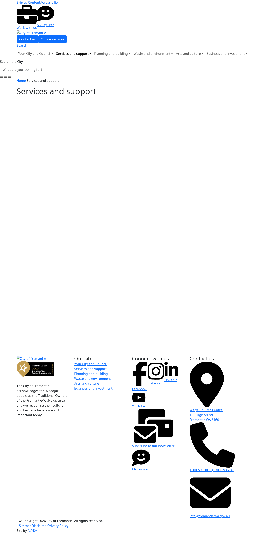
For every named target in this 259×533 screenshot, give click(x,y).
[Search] (9, 77)
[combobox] (129, 68)
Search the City (11, 61)
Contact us (27, 362)
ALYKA (32, 530)
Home (21, 80)
